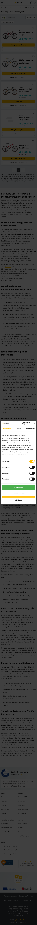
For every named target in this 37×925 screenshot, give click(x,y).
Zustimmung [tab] (6, 428)
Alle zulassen (18, 487)
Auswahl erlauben (18, 494)
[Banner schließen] (34, 423)
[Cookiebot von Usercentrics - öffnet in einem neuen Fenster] (22, 423)
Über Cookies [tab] (30, 428)
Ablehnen (18, 500)
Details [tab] (18, 428)
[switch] (32, 467)
